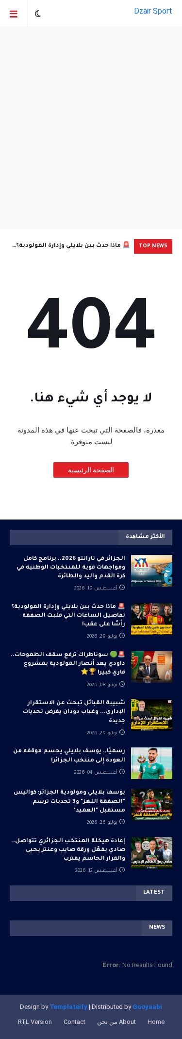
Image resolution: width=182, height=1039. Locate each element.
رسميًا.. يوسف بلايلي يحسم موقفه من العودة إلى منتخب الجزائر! (69, 755)
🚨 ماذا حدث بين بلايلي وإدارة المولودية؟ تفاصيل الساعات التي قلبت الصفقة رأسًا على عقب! (71, 248)
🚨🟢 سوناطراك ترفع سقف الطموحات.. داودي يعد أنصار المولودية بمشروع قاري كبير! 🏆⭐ (68, 664)
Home (156, 1021)
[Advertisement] (91, 128)
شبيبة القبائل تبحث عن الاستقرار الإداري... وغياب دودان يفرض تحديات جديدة (74, 712)
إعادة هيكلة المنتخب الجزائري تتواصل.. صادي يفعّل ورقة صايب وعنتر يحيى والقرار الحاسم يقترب (68, 850)
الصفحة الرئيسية (91, 470)
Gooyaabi (147, 1006)
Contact (74, 1021)
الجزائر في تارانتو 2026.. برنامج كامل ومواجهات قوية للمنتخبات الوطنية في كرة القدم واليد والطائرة (71, 568)
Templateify (68, 1006)
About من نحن (116, 1021)
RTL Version (35, 1021)
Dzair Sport (153, 11)
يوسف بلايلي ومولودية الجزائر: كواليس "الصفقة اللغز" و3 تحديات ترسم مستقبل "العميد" (69, 802)
